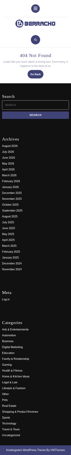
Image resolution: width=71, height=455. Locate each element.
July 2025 (8, 222)
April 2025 (8, 239)
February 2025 (11, 251)
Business (7, 341)
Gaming (7, 364)
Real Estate (9, 405)
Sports (6, 417)
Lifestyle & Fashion (14, 388)
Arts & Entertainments (15, 329)
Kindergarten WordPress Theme (26, 450)
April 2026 (8, 169)
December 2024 (12, 263)
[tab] (35, 8)
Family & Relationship (15, 358)
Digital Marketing (12, 347)
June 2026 (8, 157)
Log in (6, 299)
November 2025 (12, 198)
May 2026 (8, 163)
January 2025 (10, 257)
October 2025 (10, 204)
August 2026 (10, 145)
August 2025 (10, 216)
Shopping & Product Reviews (20, 411)
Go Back (36, 75)
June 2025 (8, 228)
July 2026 (8, 151)
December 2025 (12, 192)
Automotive (9, 335)
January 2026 (10, 187)
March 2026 (9, 175)
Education (8, 352)
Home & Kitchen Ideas (15, 376)
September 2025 (12, 210)
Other (5, 394)
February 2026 (11, 181)
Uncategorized (11, 435)
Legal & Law (9, 382)
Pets (5, 399)
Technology (9, 423)
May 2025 (8, 234)
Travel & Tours (11, 429)
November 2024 (12, 269)
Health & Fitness (12, 370)
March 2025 (9, 245)
